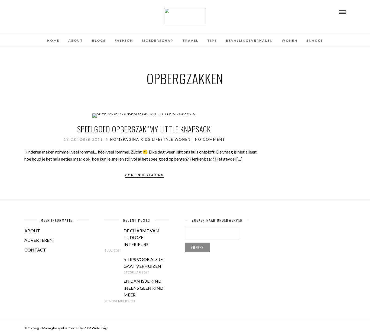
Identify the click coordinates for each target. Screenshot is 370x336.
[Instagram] (48, 11)
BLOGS (99, 40)
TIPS (212, 40)
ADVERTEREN (38, 240)
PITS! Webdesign (96, 328)
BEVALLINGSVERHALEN (249, 40)
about (75, 40)
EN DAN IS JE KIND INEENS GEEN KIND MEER (143, 287)
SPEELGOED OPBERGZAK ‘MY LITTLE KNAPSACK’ (144, 129)
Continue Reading (144, 175)
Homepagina (124, 139)
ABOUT (32, 230)
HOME (53, 40)
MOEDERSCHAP (157, 40)
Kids (146, 139)
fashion (124, 40)
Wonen (289, 40)
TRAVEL (190, 40)
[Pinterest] (41, 11)
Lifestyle (162, 139)
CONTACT (35, 249)
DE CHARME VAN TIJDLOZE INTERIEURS (141, 237)
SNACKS (314, 40)
